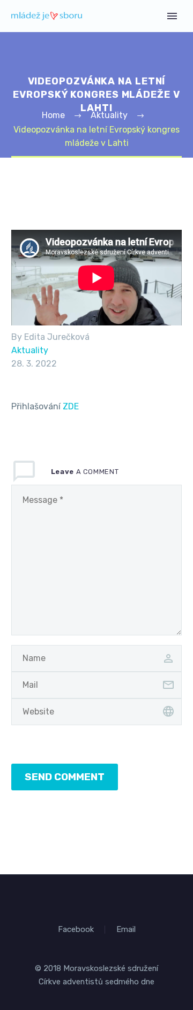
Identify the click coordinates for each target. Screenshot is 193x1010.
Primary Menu (172, 16)
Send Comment (65, 777)
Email (126, 930)
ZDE (71, 406)
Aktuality (29, 350)
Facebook (76, 930)
